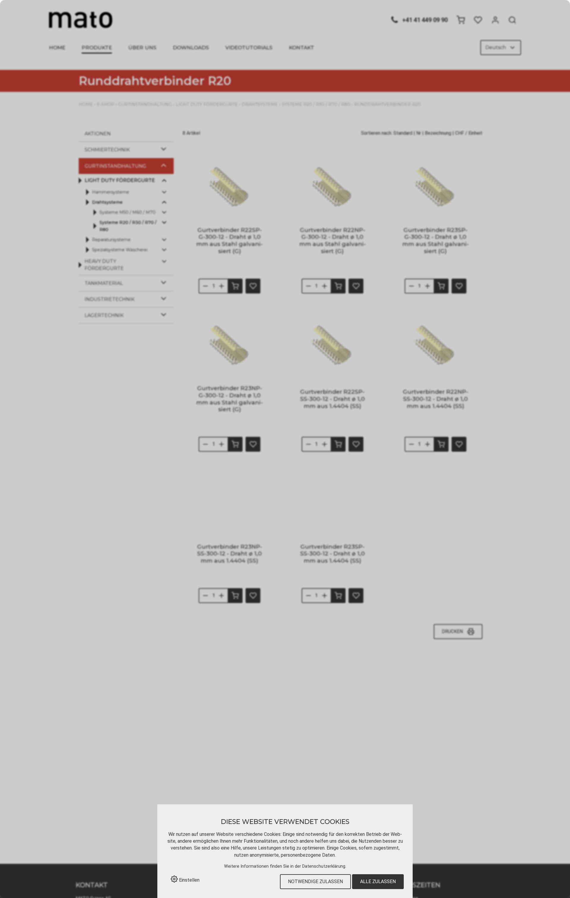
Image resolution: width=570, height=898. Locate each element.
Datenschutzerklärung (323, 866)
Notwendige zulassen (315, 881)
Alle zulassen (378, 881)
